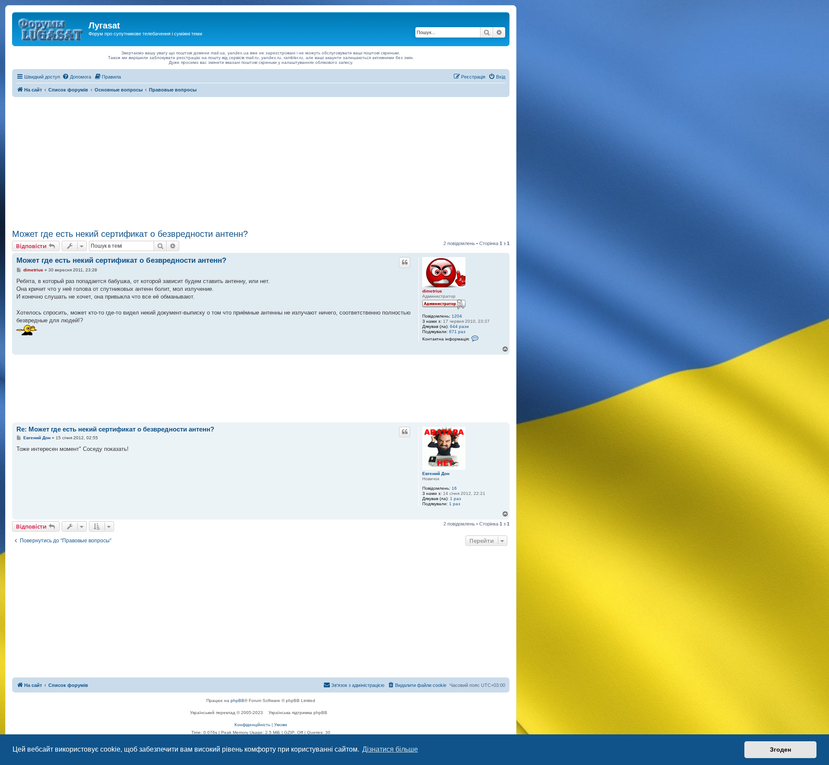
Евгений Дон (435, 473)
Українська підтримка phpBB (298, 712)
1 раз (455, 498)
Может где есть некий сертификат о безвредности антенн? (130, 234)
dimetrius (432, 291)
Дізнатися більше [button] (390, 749)
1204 (457, 316)
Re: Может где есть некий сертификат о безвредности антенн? (115, 429)
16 (454, 488)
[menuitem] (76, 77)
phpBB (237, 700)
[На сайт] (51, 28)
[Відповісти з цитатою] (404, 262)
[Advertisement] (260, 161)
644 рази (459, 326)
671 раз (457, 331)
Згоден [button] (780, 749)
